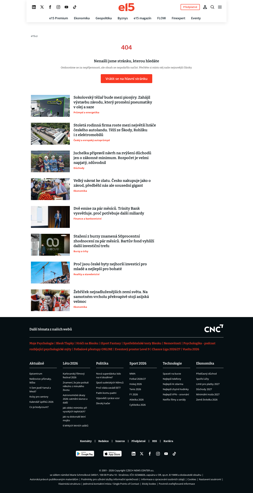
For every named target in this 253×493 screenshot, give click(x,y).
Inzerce (120, 441)
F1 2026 (133, 394)
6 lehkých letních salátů (75, 425)
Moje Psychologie (41, 343)
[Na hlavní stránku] (126, 7)
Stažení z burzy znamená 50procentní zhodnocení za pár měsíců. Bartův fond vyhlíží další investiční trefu (114, 241)
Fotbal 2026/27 (137, 378)
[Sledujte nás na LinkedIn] (34, 7)
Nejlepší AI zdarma (173, 384)
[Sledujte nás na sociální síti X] (42, 7)
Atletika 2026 (136, 399)
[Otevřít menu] (220, 7)
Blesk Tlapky (65, 343)
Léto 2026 (70, 363)
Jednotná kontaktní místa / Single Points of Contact (111, 483)
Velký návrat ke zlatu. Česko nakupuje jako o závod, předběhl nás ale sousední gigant (112, 183)
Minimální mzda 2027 (207, 394)
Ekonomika (82, 18)
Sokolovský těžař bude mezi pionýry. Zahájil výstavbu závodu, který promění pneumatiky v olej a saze (113, 102)
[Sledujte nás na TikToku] (75, 7)
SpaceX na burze (172, 373)
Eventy (196, 18)
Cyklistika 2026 (137, 404)
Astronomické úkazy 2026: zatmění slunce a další (75, 398)
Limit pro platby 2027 (207, 384)
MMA (132, 373)
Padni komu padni (106, 393)
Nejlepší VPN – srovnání (176, 394)
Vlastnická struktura (69, 483)
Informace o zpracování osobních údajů (163, 479)
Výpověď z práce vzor (108, 398)
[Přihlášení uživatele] (205, 7)
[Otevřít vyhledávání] (212, 7)
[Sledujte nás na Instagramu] (58, 7)
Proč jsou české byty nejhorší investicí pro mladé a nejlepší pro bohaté (110, 266)
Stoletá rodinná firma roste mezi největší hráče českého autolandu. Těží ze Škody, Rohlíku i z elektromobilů (115, 130)
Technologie (172, 363)
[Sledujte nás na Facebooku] (50, 7)
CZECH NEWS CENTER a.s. (140, 470)
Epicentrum (35, 373)
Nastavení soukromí (210, 479)
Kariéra (168, 441)
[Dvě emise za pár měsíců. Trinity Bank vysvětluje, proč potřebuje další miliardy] (50, 217)
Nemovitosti (172, 343)
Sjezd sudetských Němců (110, 382)
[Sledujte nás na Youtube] (66, 7)
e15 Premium (58, 18)
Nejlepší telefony (172, 378)
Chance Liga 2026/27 (166, 349)
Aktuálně (36, 363)
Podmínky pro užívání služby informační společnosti (109, 479)
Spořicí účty (202, 378)
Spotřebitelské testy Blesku (142, 343)
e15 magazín (142, 18)
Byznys (123, 18)
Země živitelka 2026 (206, 399)
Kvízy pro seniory (38, 396)
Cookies (191, 479)
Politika (102, 363)
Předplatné (139, 441)
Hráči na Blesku (87, 343)
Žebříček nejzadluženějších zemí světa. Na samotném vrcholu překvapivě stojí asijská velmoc (111, 297)
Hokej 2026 (135, 384)
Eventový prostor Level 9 (132, 349)
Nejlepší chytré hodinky (176, 389)
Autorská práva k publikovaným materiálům (54, 479)
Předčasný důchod (206, 373)
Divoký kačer (103, 403)
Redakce (103, 441)
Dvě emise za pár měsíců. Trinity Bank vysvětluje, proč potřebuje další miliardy (109, 210)
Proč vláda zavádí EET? (108, 387)
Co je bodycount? (39, 407)
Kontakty (86, 441)
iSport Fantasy (111, 343)
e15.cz (34, 36)
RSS (154, 441)
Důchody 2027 (204, 389)
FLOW (161, 18)
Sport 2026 (138, 363)
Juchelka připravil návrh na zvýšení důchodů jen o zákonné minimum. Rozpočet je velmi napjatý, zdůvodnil (112, 158)
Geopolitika (104, 18)
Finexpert (178, 18)
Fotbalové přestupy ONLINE (93, 349)
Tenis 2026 (135, 389)
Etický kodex (149, 483)
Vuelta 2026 (191, 349)
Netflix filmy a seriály (174, 399)
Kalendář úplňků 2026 (41, 401)
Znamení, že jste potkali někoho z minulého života (76, 386)
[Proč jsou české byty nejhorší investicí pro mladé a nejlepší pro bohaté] (50, 272)
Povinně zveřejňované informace (177, 483)
